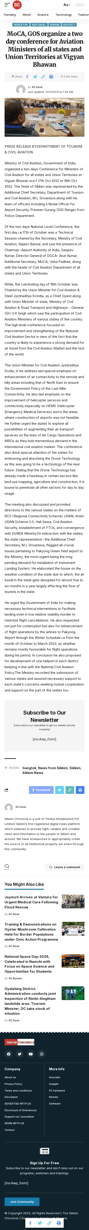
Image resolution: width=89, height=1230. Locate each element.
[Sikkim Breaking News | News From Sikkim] (17, 5)
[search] (57, 5)
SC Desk (37, 87)
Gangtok (29, 768)
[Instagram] (41, 1054)
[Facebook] (9, 1054)
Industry (21, 24)
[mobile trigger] (8, 5)
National (39, 24)
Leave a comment (67, 867)
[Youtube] (30, 1054)
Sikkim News (32, 773)
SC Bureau (15, 978)
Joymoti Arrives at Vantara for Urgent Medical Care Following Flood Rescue (31, 902)
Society (69, 24)
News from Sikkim (53, 768)
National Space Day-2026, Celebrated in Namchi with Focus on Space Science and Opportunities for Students (29, 964)
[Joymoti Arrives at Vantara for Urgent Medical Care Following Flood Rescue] (73, 901)
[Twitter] (20, 1054)
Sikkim (54, 24)
